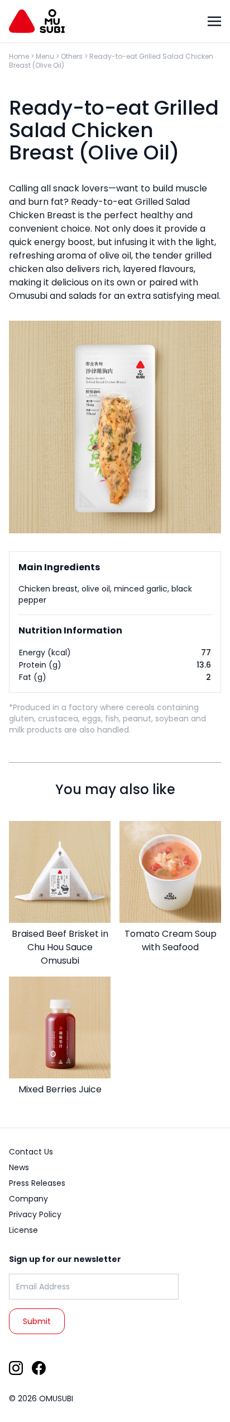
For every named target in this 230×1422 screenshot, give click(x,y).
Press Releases (37, 1183)
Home (19, 56)
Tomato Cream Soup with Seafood (170, 940)
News (19, 1167)
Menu (45, 56)
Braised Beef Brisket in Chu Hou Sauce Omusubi (60, 947)
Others (72, 56)
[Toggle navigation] (214, 21)
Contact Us (31, 1151)
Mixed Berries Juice (60, 1089)
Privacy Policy (35, 1214)
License (23, 1230)
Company (28, 1198)
